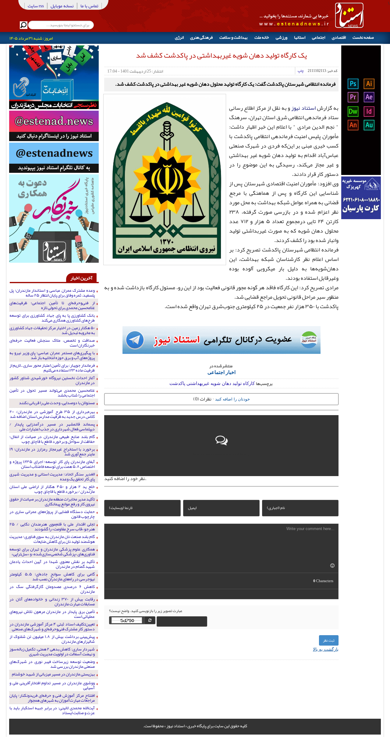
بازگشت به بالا (326, 649)
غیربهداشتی (197, 383)
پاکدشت (177, 383)
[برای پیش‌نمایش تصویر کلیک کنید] (164, 179)
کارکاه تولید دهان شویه (233, 383)
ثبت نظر (329, 640)
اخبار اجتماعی (221, 372)
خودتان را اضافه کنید (232, 399)
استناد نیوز (303, 107)
